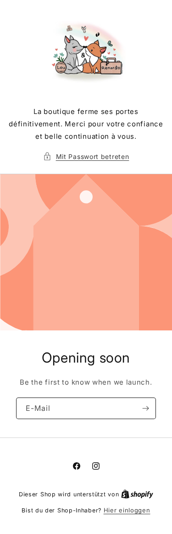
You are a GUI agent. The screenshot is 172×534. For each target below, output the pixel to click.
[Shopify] (137, 494)
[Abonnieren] (145, 408)
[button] (86, 156)
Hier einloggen (127, 510)
